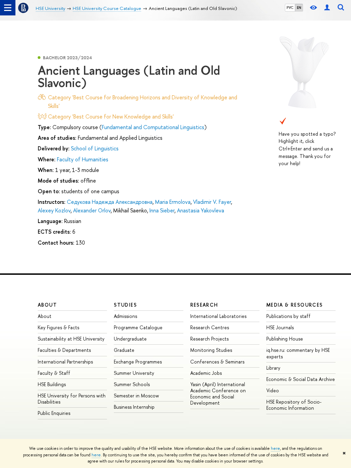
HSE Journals (280, 327)
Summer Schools (132, 384)
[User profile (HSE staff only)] (327, 7)
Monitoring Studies (211, 350)
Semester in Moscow (136, 395)
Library (273, 368)
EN (299, 7)
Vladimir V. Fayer (212, 202)
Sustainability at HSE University (71, 338)
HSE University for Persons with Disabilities (72, 398)
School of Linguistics (95, 148)
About (47, 304)
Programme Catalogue (138, 327)
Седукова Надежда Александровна (110, 202)
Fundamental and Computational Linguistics (153, 127)
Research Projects (209, 338)
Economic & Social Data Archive (300, 379)
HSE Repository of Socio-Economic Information (294, 404)
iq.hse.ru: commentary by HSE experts (298, 353)
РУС (290, 7)
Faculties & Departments (64, 350)
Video (272, 390)
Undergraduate (130, 338)
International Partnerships (65, 361)
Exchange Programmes (138, 361)
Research (204, 304)
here (275, 448)
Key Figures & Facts (58, 327)
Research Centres (209, 327)
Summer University (134, 373)
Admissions (125, 316)
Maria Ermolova (173, 202)
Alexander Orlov (92, 210)
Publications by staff (288, 316)
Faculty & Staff (54, 373)
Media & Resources (294, 304)
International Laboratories (218, 316)
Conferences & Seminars (217, 361)
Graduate (124, 350)
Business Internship (134, 407)
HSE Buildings (52, 384)
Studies (125, 304)
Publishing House (284, 338)
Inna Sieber (161, 210)
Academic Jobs (206, 373)
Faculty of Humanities (82, 159)
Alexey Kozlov (54, 210)
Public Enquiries (54, 413)
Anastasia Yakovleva (200, 210)
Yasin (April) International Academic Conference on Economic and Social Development (218, 393)
